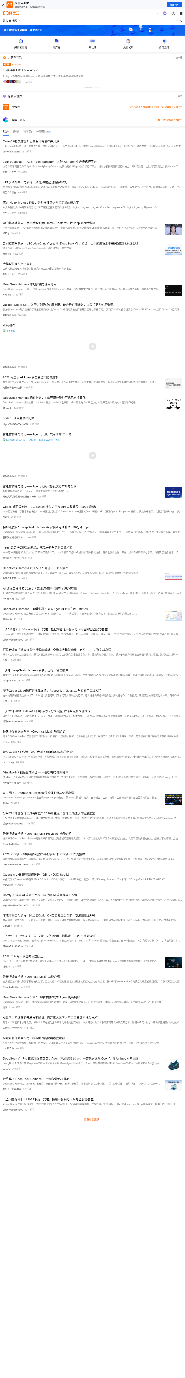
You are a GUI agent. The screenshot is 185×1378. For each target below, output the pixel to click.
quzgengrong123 (11, 680)
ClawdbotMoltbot (11, 843)
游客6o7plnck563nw (13, 639)
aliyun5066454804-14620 (16, 424)
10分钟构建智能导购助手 (170, 119)
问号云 (6, 660)
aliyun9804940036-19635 (16, 864)
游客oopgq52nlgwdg (13, 823)
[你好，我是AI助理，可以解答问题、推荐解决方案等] (165, 13)
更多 (180, 96)
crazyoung (8, 884)
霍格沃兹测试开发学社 (14, 537)
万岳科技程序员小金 (12, 1027)
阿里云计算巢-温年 (12, 782)
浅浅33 (6, 966)
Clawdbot (7, 925)
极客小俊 (7, 253)
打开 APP (174, 4)
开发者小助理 (9, 367)
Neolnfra (7, 294)
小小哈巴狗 (8, 598)
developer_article (11, 151)
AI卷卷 (6, 516)
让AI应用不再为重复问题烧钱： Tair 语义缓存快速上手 (156, 106)
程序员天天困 (9, 578)
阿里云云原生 (9, 171)
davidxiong (8, 762)
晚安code (7, 407)
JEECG (6, 1068)
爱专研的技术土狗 (11, 557)
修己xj (6, 233)
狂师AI (6, 803)
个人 (179, 21)
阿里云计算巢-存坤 (12, 1089)
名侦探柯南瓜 (9, 314)
